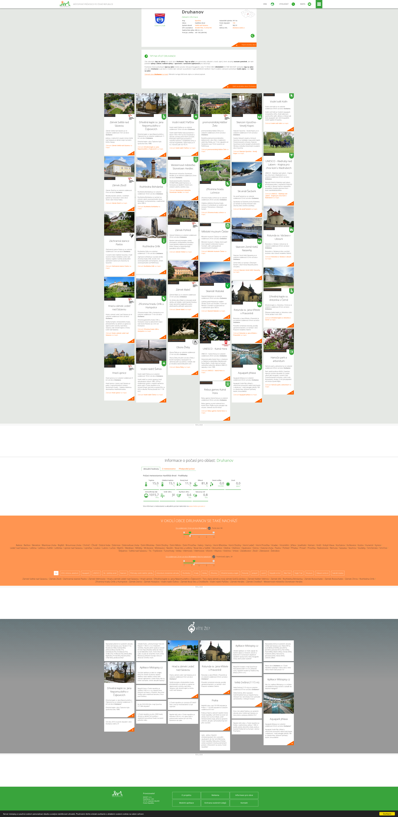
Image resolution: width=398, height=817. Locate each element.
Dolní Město (175, 545)
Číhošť (94, 545)
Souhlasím (387, 813)
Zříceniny (141, 297)
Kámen (311, 545)
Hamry (208, 545)
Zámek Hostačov (151, 581)
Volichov (227, 550)
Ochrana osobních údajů (215, 803)
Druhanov (193, 12)
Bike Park (287, 573)
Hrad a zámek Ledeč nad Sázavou (123, 578)
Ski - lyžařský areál (207, 284)
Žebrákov (275, 550)
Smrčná (383, 548)
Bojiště (61, 545)
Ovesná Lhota (266, 548)
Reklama (215, 795)
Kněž (319, 545)
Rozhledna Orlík (367, 578)
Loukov (97, 548)
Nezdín (169, 548)
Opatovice (246, 548)
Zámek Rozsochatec (313, 578)
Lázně (263, 573)
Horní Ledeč (248, 545)
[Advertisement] (199, 441)
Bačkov (27, 545)
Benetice (36, 545)
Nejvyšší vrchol (274, 573)
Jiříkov (293, 545)
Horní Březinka (220, 545)
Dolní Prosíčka (189, 545)
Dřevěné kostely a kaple (145, 115)
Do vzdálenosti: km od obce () (188, 557)
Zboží (255, 550)
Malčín (120, 548)
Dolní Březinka (147, 545)
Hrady (110, 299)
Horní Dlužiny (235, 545)
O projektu (186, 795)
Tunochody (169, 550)
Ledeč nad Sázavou (19, 548)
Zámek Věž (276, 578)
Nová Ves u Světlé (202, 548)
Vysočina (198, 21)
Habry (200, 545)
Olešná (227, 548)
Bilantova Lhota (49, 545)
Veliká (178, 550)
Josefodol (302, 545)
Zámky (110, 115)
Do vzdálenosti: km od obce (191, 528)
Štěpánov (123, 550)
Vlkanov (218, 550)
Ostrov (256, 548)
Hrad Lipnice (146, 578)
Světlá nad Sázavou (201, 25)
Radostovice (322, 548)
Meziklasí (129, 548)
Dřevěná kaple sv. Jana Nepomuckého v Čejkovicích (177, 578)
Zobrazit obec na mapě (156, 74)
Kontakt (244, 803)
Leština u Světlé (45, 548)
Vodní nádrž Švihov (170, 581)
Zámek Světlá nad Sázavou (34, 578)
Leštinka (58, 548)
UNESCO (205, 342)
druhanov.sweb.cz (239, 28)
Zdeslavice (264, 550)
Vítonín (209, 550)
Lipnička (88, 548)
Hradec (274, 545)
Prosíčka (311, 548)
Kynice (378, 545)
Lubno (105, 548)
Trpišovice (157, 550)
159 (234, 23)
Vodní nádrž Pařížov (219, 581)
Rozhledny (142, 180)
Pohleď (286, 548)
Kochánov (340, 545)
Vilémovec (188, 550)
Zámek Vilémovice (97, 578)
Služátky (361, 548)
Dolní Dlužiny (162, 545)
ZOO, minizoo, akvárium (113, 234)
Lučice (112, 548)
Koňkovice (351, 545)
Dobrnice (116, 545)
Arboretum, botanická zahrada (275, 351)
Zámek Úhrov (351, 578)
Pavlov (278, 548)
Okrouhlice (217, 548)
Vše (56, 573)
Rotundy (237, 303)
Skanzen (237, 115)
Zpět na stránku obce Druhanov (244, 86)
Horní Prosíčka (262, 545)
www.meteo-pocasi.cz (197, 506)
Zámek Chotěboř (254, 581)
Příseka (294, 548)
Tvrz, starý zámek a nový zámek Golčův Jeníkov (224, 578)
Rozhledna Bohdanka (293, 578)
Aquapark (237, 366)
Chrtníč (86, 545)
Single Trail (298, 573)
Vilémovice (199, 550)
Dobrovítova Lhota (130, 545)
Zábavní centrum (174, 158)
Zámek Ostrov (135, 581)
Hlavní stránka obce (248, 45)
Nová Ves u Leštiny (183, 548)
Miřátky (138, 548)
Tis (150, 550)
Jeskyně (254, 573)
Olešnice (236, 548)
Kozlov (361, 545)
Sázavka (343, 548)
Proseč (303, 548)
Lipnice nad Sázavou (73, 548)
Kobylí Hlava (328, 545)
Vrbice (235, 550)
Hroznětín (284, 545)
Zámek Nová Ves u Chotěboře (194, 581)
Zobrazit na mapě (116, 203)
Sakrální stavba (174, 223)
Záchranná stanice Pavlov (75, 578)
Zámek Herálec (237, 581)
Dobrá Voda (104, 545)
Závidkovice (245, 550)
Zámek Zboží (55, 578)
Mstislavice (160, 548)
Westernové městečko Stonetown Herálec (283, 581)
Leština (33, 548)
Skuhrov (352, 548)
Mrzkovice (148, 548)
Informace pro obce (244, 795)
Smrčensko (372, 548)
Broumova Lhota (73, 545)
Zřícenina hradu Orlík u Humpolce (111, 581)
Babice (19, 545)
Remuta (333, 548)
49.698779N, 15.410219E (203, 28)
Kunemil (369, 545)
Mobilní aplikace (186, 803)
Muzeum (173, 283)
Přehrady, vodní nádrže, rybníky (148, 362)
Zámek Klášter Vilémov (258, 578)
